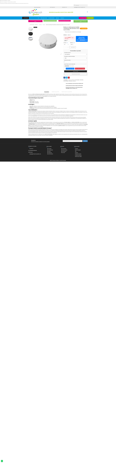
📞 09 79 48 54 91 (82, 40)
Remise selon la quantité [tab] (67, 91)
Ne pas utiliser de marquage (79, 68)
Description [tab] (46, 91)
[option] (48, 41)
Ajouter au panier (75, 71)
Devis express (73, 47)
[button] (35, 21)
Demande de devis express (76, 74)
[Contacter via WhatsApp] (2, 461)
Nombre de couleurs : (67, 60)
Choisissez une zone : (67, 52)
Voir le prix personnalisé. (70, 68)
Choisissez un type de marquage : (69, 56)
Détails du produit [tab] (55, 91)
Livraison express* (83, 28)
